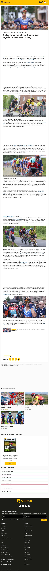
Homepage (3, 526)
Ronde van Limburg (14, 365)
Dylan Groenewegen (8, 57)
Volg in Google (23, 32)
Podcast (2, 540)
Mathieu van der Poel (28, 526)
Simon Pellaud (24, 222)
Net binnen (3, 528)
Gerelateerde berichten (8, 389)
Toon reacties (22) (7, 356)
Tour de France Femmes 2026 (7, 557)
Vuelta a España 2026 (5, 554)
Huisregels (26, 552)
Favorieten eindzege (6, 480)
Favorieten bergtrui (6, 486)
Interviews (3, 535)
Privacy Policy (27, 554)
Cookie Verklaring (27, 559)
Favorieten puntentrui (7, 483)
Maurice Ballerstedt (17, 59)
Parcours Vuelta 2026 (6, 474)
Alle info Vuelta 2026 (6, 491)
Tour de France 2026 (5, 552)
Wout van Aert (27, 528)
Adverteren (26, 549)
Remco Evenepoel (28, 530)
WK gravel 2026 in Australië (6, 564)
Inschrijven (44, 519)
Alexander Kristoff (30, 62)
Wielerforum (3, 530)
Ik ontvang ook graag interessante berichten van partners (13, 519)
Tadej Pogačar (27, 533)
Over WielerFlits (27, 547)
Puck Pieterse (27, 542)
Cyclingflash (26, 564)
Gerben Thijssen (23, 67)
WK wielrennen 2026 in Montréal (7, 559)
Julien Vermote (23, 262)
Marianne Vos (27, 540)
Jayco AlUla (42, 57)
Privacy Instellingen (28, 557)
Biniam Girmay (31, 67)
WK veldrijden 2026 (5, 547)
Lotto (15, 145)
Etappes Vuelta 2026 (6, 477)
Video (2, 542)
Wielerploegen (4, 533)
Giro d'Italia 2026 (4, 549)
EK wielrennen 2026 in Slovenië (7, 561)
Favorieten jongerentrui (7, 488)
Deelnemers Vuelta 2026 (7, 471)
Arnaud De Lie (32, 59)
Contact (26, 561)
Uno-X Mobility (22, 145)
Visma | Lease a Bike (8, 216)
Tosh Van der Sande (24, 253)
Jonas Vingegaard (28, 535)
